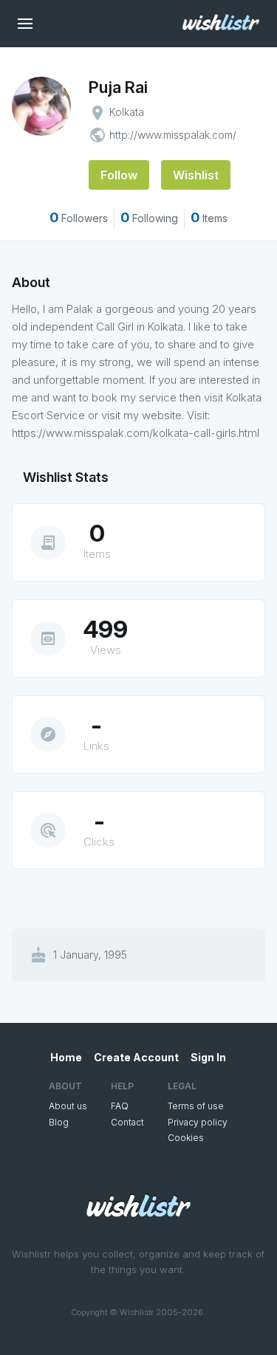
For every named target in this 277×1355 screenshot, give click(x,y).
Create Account (136, 1057)
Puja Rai (118, 87)
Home (66, 1057)
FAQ (120, 1105)
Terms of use (196, 1105)
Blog (59, 1122)
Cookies (186, 1137)
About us (68, 1105)
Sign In (208, 1057)
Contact (127, 1122)
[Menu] (25, 23)
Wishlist (196, 175)
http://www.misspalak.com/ (172, 134)
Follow (118, 175)
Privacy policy (198, 1122)
